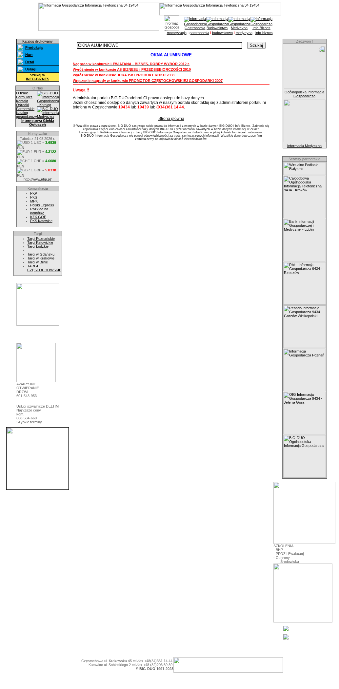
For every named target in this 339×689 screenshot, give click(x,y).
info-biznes (264, 33)
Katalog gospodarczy (26, 115)
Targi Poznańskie (41, 238)
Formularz (24, 97)
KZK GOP (38, 217)
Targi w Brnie (37, 262)
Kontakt (22, 101)
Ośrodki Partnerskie (25, 107)
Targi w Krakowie (40, 258)
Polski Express (42, 205)
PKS (33, 197)
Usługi (30, 69)
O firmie (22, 93)
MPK (34, 201)
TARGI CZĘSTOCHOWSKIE (44, 268)
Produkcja (34, 47)
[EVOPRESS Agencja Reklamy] (37, 324)
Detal (29, 62)
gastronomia (199, 33)
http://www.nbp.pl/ (37, 179)
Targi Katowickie (40, 242)
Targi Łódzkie (38, 246)
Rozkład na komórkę (39, 211)
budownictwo (222, 33)
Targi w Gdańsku (40, 254)
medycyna (244, 33)
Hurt (29, 55)
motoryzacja (177, 33)
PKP (33, 193)
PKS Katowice (41, 221)
